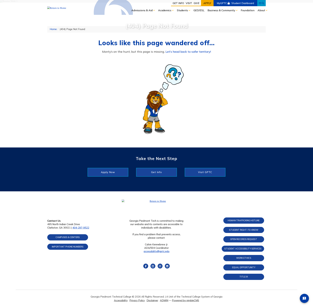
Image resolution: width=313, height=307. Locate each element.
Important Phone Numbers (67, 246)
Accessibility (121, 300)
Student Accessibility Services (242, 248)
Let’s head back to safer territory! (188, 52)
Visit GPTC (205, 172)
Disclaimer (152, 300)
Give (196, 3)
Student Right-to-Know (243, 230)
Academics (165, 10)
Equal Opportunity (243, 267)
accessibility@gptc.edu (156, 251)
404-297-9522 (81, 227)
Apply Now (108, 172)
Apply (207, 3)
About (262, 10)
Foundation (247, 10)
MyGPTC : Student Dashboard (235, 3)
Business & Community (222, 10)
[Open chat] (304, 298)
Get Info (178, 3)
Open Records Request (243, 239)
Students (183, 10)
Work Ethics (243, 258)
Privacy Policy (137, 300)
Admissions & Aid (142, 10)
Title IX (243, 276)
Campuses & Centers (68, 237)
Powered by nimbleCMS (185, 300)
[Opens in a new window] (72, 8)
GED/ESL (199, 10)
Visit (189, 3)
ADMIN (164, 300)
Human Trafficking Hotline (244, 220)
